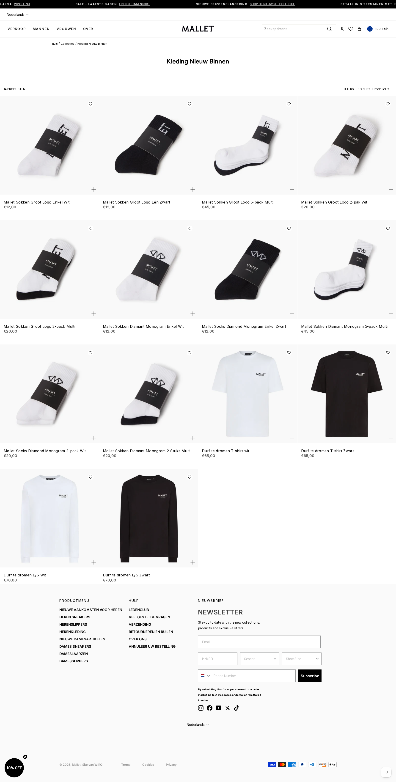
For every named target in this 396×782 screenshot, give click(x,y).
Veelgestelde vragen (149, 617)
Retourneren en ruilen (151, 632)
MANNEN (41, 29)
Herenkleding (72, 632)
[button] (91, 104)
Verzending (140, 624)
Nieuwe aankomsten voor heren (90, 610)
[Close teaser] (25, 756)
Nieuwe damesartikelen (82, 639)
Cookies (148, 764)
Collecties (67, 43)
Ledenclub (139, 610)
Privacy (171, 764)
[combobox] (299, 29)
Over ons (138, 639)
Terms (125, 764)
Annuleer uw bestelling (152, 646)
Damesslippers (73, 661)
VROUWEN (66, 29)
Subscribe (310, 675)
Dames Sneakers (75, 646)
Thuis (54, 43)
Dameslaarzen (73, 654)
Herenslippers (73, 624)
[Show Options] (275, 659)
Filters (348, 89)
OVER (88, 29)
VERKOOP (17, 29)
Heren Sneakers (74, 617)
